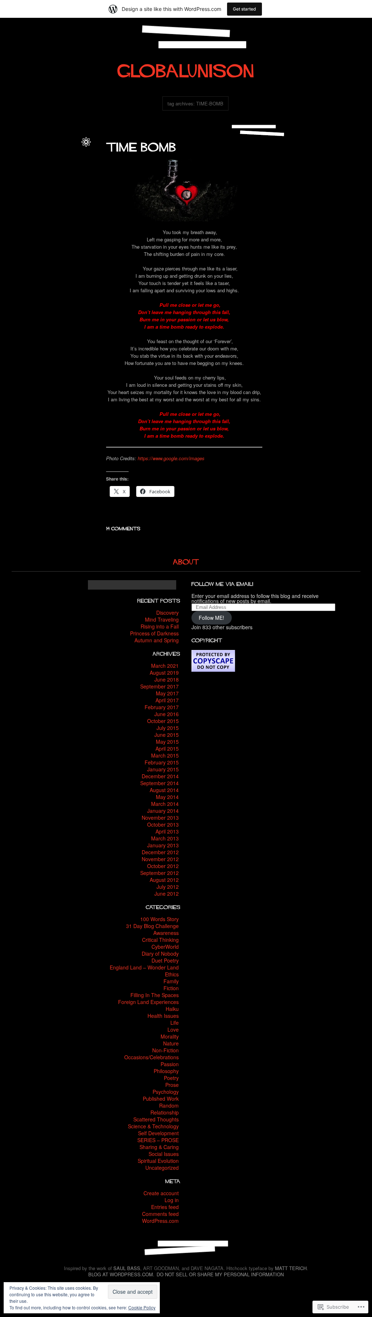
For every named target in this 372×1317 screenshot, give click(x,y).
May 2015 (167, 741)
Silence (57, 195)
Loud (32, 195)
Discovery (167, 612)
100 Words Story (159, 919)
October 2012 (163, 866)
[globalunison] (186, 67)
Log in (172, 1200)
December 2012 (160, 852)
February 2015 (162, 762)
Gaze (37, 188)
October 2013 (163, 824)
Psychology (166, 1091)
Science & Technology (153, 1126)
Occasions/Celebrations (151, 1057)
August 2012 (164, 879)
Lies (62, 188)
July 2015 (168, 727)
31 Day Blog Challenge (152, 925)
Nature (171, 1043)
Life (42, 156)
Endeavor (36, 180)
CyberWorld (165, 946)
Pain (43, 195)
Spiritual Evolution (158, 1160)
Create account (161, 1193)
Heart (50, 188)
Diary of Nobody (160, 953)
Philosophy (166, 1071)
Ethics (172, 974)
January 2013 (163, 845)
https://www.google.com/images (171, 458)
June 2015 (166, 734)
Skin (33, 203)
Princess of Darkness (154, 633)
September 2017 (159, 686)
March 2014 (165, 803)
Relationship (164, 1112)
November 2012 (160, 859)
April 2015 (167, 748)
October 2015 (163, 720)
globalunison (64, 148)
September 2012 (159, 872)
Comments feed (160, 1213)
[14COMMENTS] (123, 527)
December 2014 (160, 776)
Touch (71, 203)
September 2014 (159, 783)
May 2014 (167, 796)
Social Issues (164, 1153)
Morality (170, 1036)
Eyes (71, 180)
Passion (68, 156)
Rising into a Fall (160, 626)
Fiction (171, 988)
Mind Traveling (162, 619)
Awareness (166, 932)
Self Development (158, 1133)
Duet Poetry (165, 960)
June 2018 (166, 679)
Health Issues (163, 1015)
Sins (71, 195)
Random (169, 1105)
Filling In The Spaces (154, 995)
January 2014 (163, 810)
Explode (56, 180)
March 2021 (165, 665)
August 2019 (164, 672)
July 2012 (168, 886)
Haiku (172, 1008)
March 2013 (165, 838)
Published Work (161, 1098)
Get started (244, 9)
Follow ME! (211, 617)
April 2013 (167, 831)
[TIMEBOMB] (141, 145)
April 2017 (167, 700)
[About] (186, 561)
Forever (22, 188)
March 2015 (165, 755)
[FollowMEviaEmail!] (222, 583)
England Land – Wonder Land (144, 967)
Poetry (70, 164)
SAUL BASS (126, 1268)
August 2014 (164, 790)
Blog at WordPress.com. (121, 1274)
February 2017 (162, 707)
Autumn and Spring (156, 640)
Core (71, 172)
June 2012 (166, 893)
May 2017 (167, 693)
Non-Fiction (165, 1050)
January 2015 (163, 769)
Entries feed (165, 1206)
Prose (172, 1084)
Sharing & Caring (159, 1147)
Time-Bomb (51, 203)
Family (171, 981)
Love (53, 156)
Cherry (57, 172)
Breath (42, 172)
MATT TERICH (291, 1268)
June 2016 (166, 714)
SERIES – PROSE (158, 1140)
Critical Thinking (160, 939)
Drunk (18, 180)
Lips (20, 195)
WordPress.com (160, 1220)
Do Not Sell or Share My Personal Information (220, 1274)
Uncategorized (162, 1167)
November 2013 (160, 817)
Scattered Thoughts (156, 1119)
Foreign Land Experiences (148, 1001)
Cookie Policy (141, 1307)
